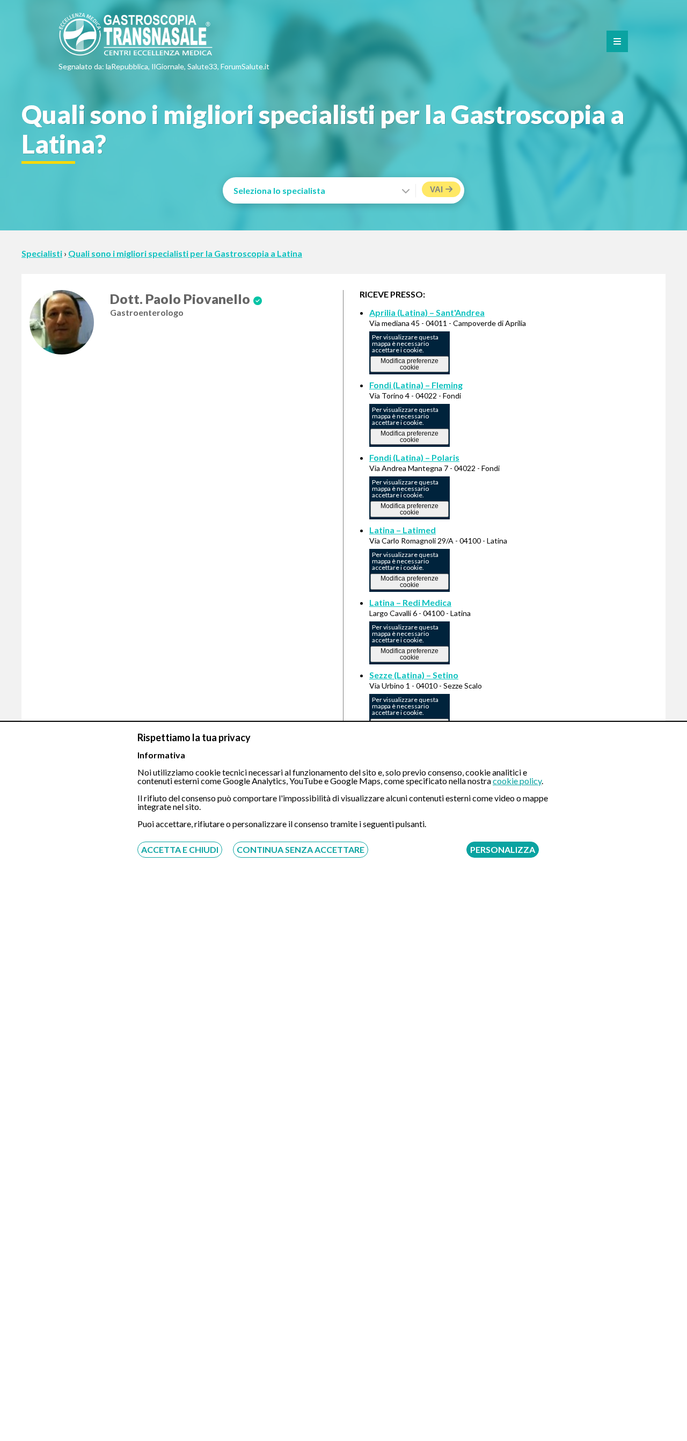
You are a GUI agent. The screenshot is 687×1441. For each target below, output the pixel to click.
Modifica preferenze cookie (409, 364)
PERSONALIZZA (502, 849)
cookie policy (517, 781)
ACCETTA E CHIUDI (179, 849)
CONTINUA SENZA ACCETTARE (300, 849)
